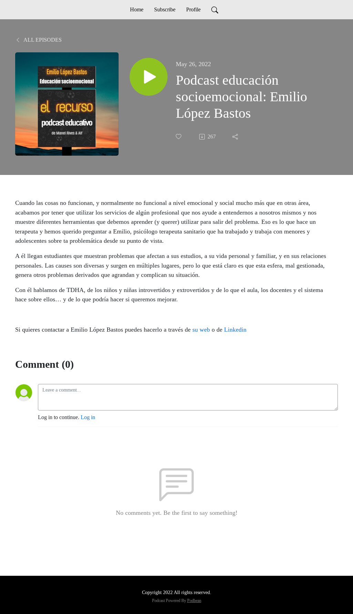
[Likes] (179, 136)
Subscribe (164, 9)
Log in (88, 417)
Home (136, 9)
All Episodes (42, 40)
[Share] (236, 136)
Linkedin (235, 329)
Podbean (194, 600)
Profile (193, 9)
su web (201, 329)
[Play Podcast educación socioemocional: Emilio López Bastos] (149, 77)
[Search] (215, 10)
